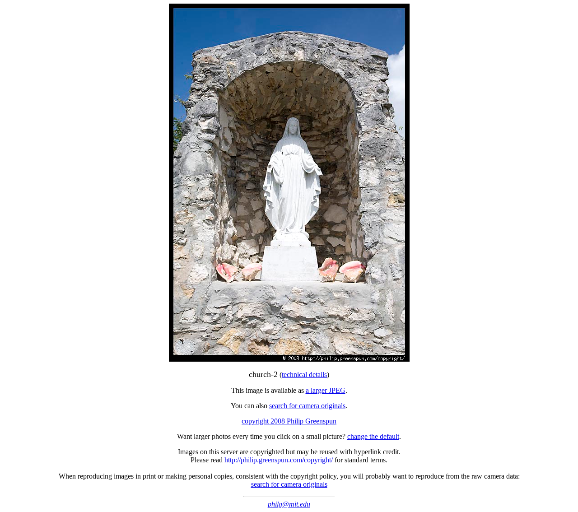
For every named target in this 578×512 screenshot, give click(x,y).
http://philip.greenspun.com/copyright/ (278, 460)
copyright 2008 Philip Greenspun (289, 421)
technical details (304, 374)
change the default (373, 436)
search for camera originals (307, 406)
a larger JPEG (325, 390)
